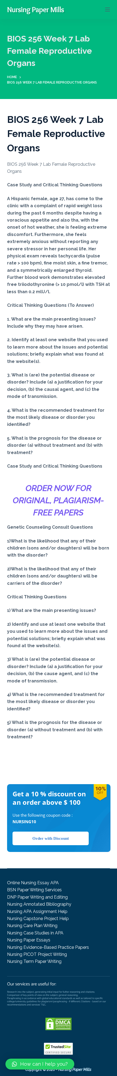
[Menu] (107, 9)
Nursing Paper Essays (28, 940)
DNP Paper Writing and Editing (37, 897)
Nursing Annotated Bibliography (39, 904)
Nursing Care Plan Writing (32, 925)
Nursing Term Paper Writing (34, 961)
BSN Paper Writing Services (34, 889)
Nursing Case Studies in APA (35, 932)
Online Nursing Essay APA (33, 882)
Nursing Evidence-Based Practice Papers (48, 947)
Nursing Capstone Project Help (38, 918)
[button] (39, 1064)
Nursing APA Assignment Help (37, 911)
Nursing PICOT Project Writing (37, 954)
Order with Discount (50, 838)
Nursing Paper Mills (35, 9)
